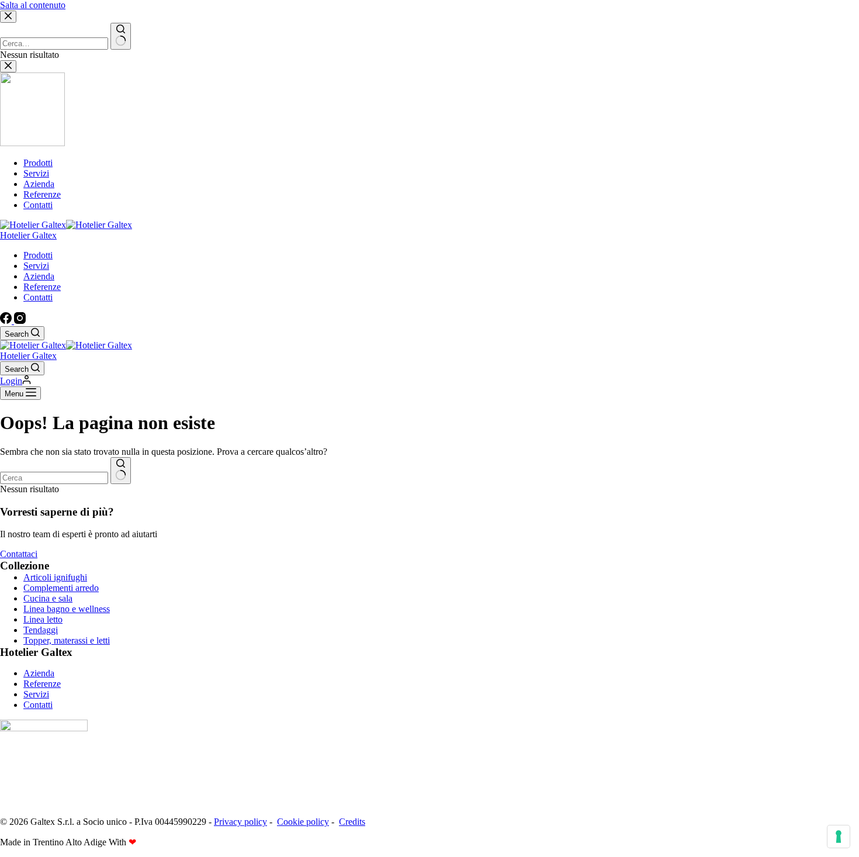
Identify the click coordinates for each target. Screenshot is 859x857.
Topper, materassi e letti (66, 640)
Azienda (38, 276)
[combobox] (54, 478)
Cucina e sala (47, 598)
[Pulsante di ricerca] (120, 470)
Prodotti (38, 255)
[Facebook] (7, 321)
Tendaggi (40, 630)
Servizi (36, 266)
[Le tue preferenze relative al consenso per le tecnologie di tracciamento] (838, 836)
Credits (352, 822)
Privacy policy (240, 822)
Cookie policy (303, 822)
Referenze (42, 287)
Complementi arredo (61, 588)
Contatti (38, 297)
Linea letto (43, 619)
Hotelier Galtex (28, 235)
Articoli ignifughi (55, 577)
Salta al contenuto (32, 5)
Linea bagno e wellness (66, 609)
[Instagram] (20, 321)
